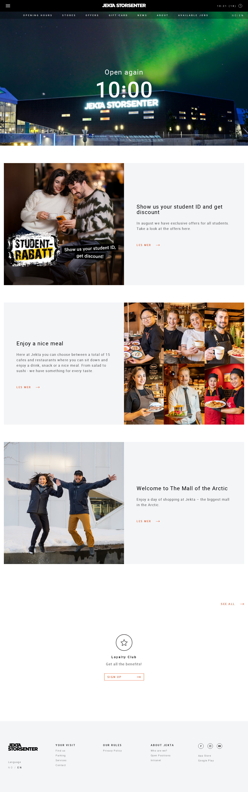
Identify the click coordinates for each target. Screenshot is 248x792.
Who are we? (159, 750)
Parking (61, 755)
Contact (61, 765)
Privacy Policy (112, 750)
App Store (204, 755)
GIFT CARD (118, 15)
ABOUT (163, 15)
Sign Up (114, 677)
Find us (60, 750)
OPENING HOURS (38, 15)
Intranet (156, 760)
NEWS (142, 15)
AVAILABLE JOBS (193, 15)
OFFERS (92, 15)
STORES (69, 15)
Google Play (206, 760)
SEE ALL (228, 604)
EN (241, 15)
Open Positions (161, 755)
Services (61, 760)
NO (234, 15)
